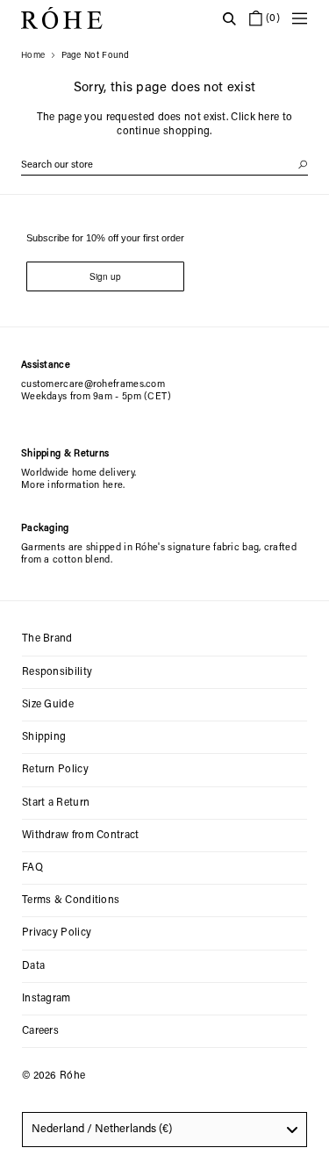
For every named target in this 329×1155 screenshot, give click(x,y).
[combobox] (164, 1129)
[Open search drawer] (229, 18)
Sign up (105, 276)
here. (114, 486)
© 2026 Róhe (53, 1076)
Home (33, 56)
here (268, 117)
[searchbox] (164, 165)
